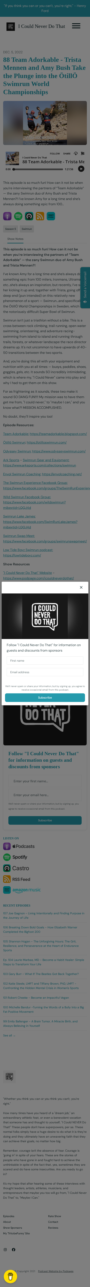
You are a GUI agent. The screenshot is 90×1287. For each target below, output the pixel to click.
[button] (81, 587)
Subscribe (45, 697)
